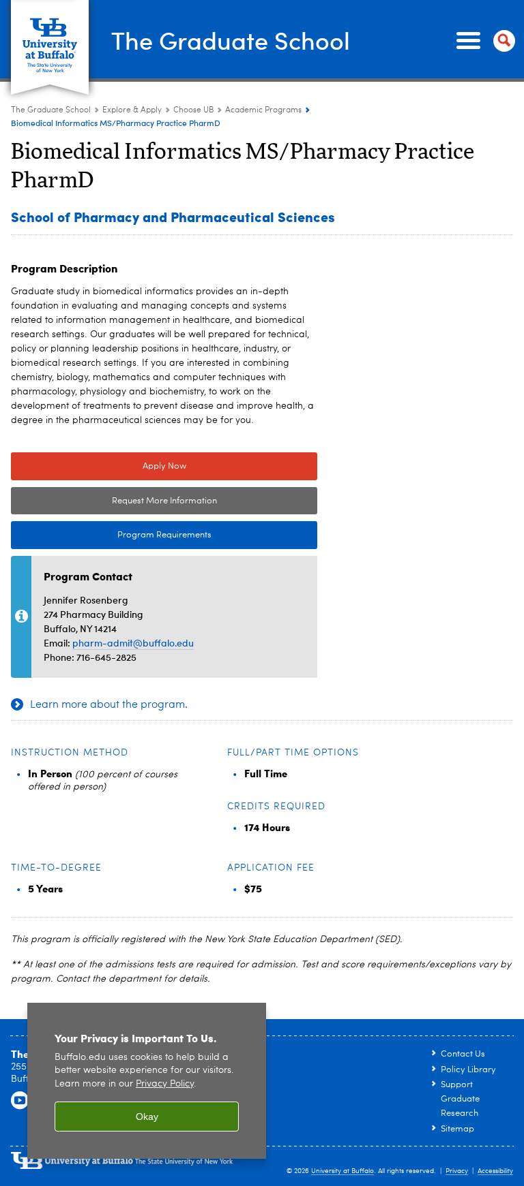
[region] (146, 1081)
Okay (147, 1116)
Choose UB (193, 110)
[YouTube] (20, 1101)
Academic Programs (263, 110)
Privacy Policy (165, 1084)
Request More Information (164, 501)
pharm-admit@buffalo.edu (133, 642)
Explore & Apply (132, 110)
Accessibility (495, 1171)
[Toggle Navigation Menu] (483, 41)
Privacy (457, 1171)
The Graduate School (230, 40)
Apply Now (164, 466)
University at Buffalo (342, 1171)
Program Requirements (111, 535)
